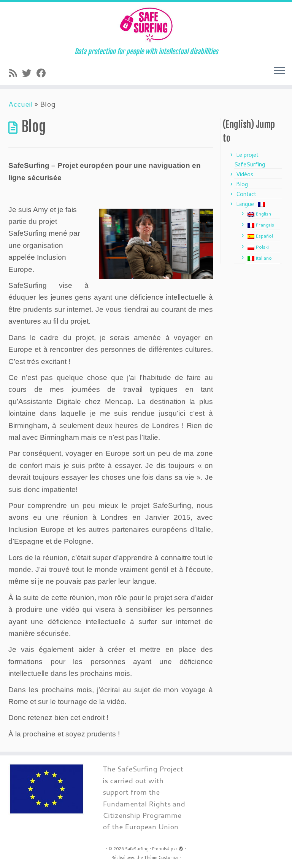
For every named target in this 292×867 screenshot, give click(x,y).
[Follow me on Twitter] (29, 73)
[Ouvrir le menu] (279, 71)
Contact (246, 194)
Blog (242, 184)
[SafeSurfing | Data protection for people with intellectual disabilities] (146, 25)
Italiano (263, 258)
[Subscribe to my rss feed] (15, 73)
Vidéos (244, 174)
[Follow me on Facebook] (43, 73)
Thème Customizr (161, 857)
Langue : (247, 204)
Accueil (20, 104)
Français (264, 225)
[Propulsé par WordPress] (181, 847)
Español (263, 236)
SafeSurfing (137, 849)
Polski (261, 247)
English (262, 214)
